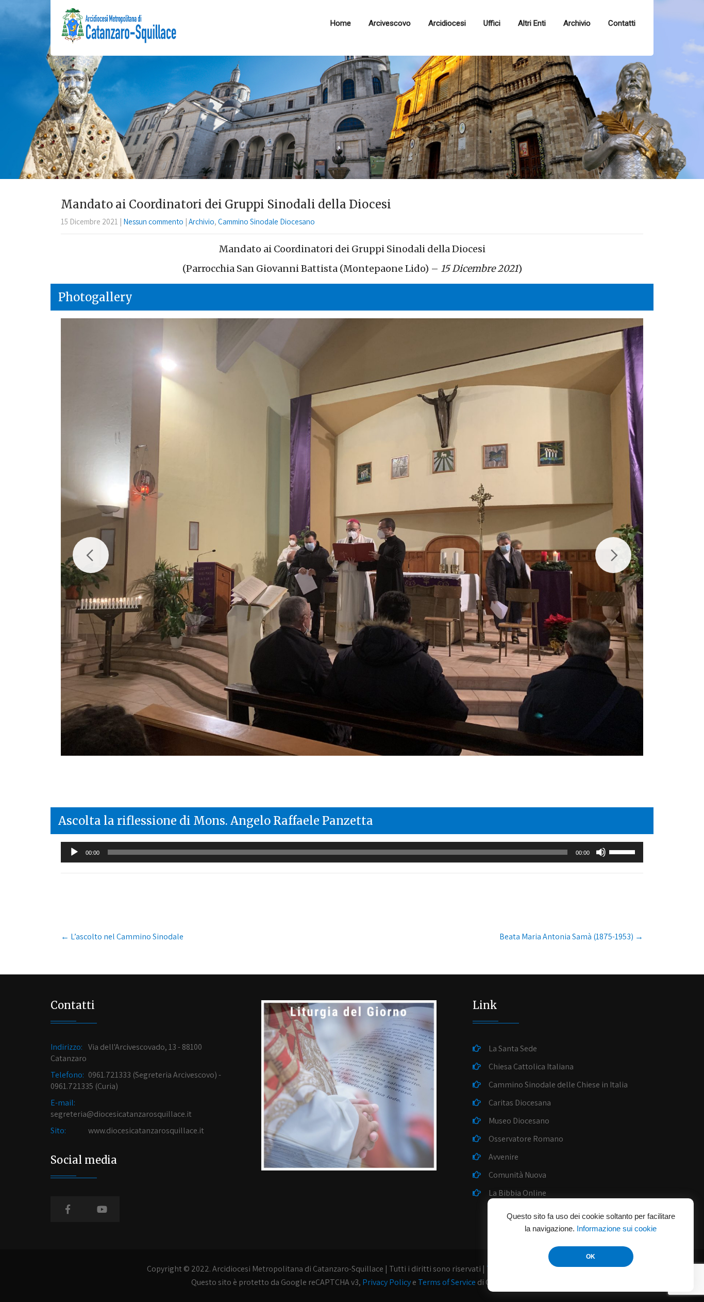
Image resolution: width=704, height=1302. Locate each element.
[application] (352, 852)
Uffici (491, 23)
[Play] (74, 852)
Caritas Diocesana (520, 1102)
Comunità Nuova (517, 1174)
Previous (91, 555)
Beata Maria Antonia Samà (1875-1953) (571, 936)
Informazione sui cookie (617, 1229)
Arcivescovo (389, 23)
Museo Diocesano (519, 1120)
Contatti (621, 23)
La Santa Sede (513, 1048)
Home (340, 23)
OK (590, 1256)
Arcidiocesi (447, 23)
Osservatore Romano (526, 1138)
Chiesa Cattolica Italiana (531, 1066)
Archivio (577, 23)
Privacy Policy (386, 1282)
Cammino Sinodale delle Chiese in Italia (558, 1084)
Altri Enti (532, 23)
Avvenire (503, 1156)
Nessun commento (153, 221)
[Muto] (601, 852)
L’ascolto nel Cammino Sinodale (122, 936)
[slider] (623, 851)
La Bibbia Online (517, 1192)
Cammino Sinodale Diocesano (266, 221)
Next (613, 555)
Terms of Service (447, 1282)
